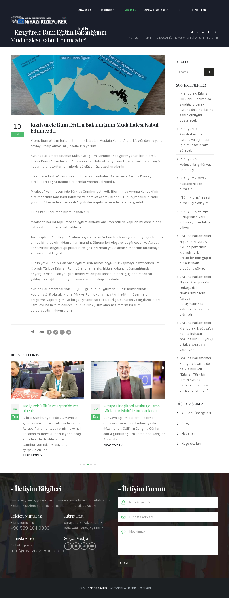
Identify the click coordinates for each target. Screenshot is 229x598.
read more (31, 455)
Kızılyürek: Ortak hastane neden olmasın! (193, 183)
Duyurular (198, 10)
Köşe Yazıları (191, 444)
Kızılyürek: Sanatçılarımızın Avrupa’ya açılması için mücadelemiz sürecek (194, 139)
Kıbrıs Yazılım (98, 588)
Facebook (49, 332)
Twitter (55, 332)
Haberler (129, 10)
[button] (80, 465)
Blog (179, 10)
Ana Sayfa (85, 10)
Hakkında (106, 10)
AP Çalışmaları (154, 10)
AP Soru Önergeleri (196, 413)
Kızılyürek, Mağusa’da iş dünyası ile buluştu (196, 164)
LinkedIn (62, 332)
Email (68, 332)
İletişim (83, 29)
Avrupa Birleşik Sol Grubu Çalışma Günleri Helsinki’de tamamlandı (131, 409)
